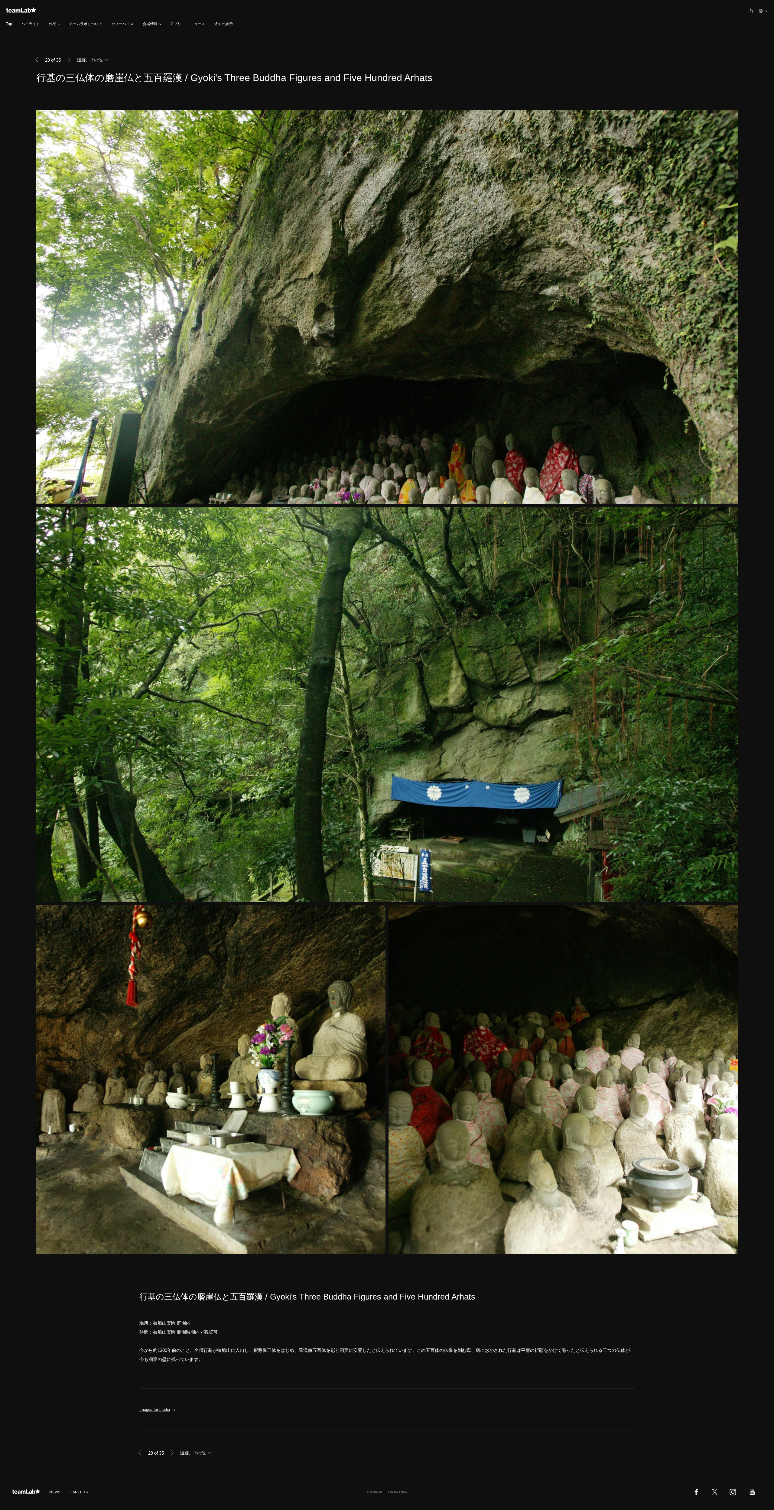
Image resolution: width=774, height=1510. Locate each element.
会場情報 (150, 24)
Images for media (154, 1409)
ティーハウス (123, 24)
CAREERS (79, 1492)
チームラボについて (85, 24)
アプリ (175, 24)
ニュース (197, 24)
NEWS (54, 1492)
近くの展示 (223, 24)
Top (9, 24)
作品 (52, 24)
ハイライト (30, 24)
